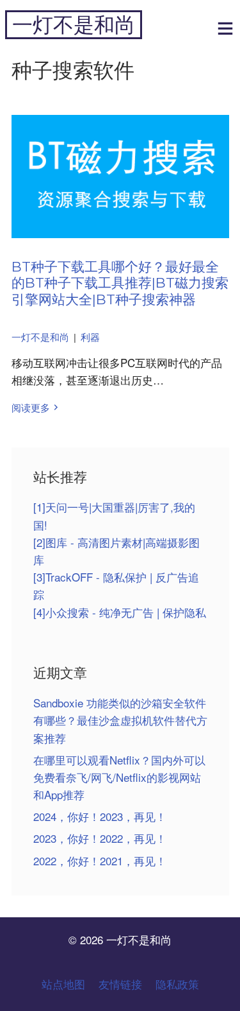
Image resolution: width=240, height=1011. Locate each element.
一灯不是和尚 (73, 24)
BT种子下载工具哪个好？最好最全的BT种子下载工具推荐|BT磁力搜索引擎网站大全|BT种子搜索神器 (120, 282)
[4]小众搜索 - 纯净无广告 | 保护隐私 (119, 612)
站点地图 (63, 984)
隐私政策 (177, 984)
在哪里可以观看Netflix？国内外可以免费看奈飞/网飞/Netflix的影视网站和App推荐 (119, 777)
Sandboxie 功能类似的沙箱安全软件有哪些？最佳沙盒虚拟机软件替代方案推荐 (120, 720)
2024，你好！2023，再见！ (99, 816)
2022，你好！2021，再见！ (99, 860)
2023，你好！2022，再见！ (99, 838)
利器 (90, 336)
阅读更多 (31, 407)
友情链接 (120, 984)
